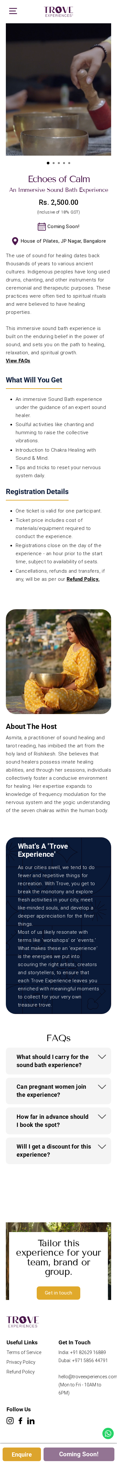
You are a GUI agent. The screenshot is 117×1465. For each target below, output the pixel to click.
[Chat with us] (108, 1433)
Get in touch (58, 1293)
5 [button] (70, 163)
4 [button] (64, 163)
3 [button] (59, 163)
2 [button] (54, 163)
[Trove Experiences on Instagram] (10, 1421)
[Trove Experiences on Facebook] (20, 1421)
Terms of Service (23, 1352)
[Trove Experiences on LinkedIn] (30, 1421)
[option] (58, 89)
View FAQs (18, 361)
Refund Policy (82, 579)
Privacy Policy (20, 1362)
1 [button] (48, 163)
